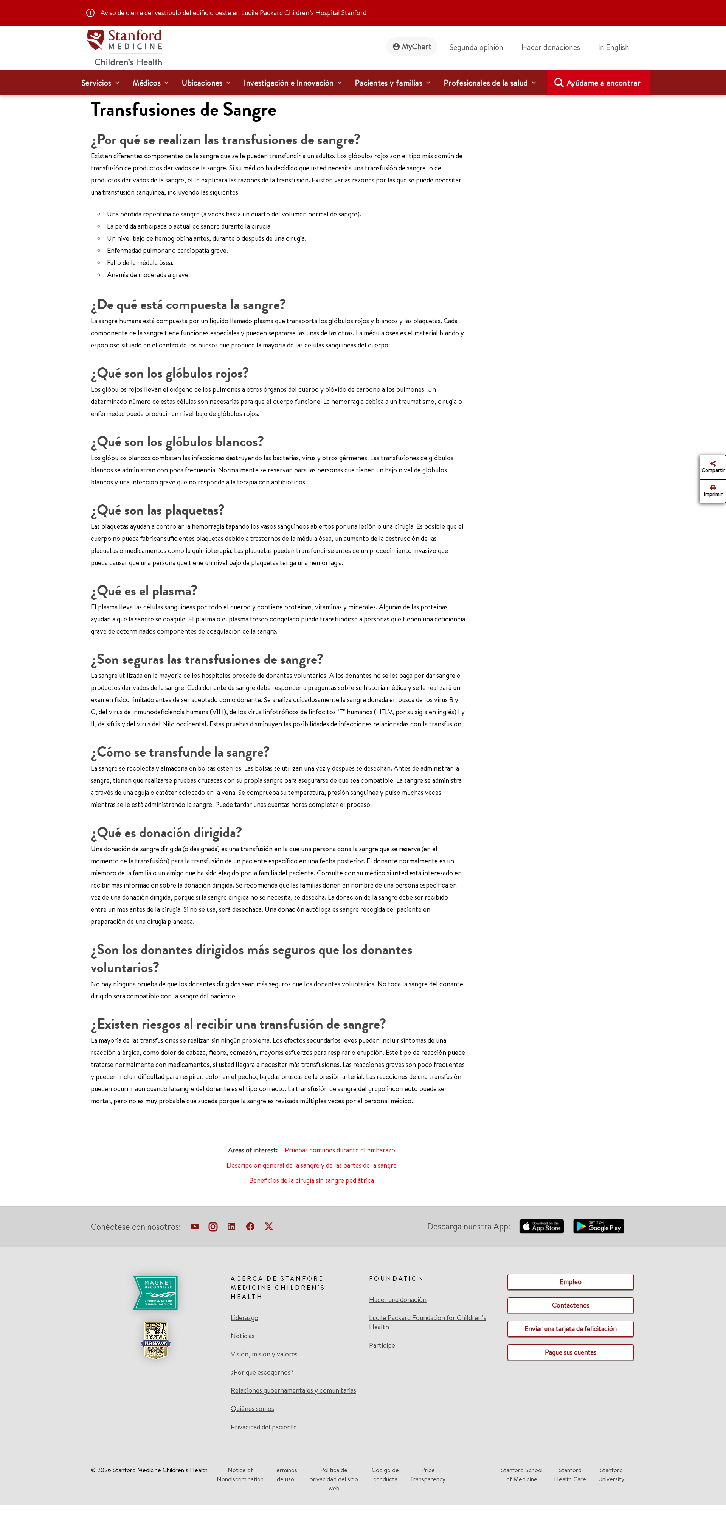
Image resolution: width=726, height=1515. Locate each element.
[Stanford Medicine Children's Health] (124, 46)
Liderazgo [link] (244, 1317)
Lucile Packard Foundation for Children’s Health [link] (427, 1322)
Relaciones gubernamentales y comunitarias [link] (293, 1390)
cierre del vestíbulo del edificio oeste (178, 12)
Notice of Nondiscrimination (240, 1474)
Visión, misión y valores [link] (264, 1354)
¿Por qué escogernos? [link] (262, 1372)
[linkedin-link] (231, 1228)
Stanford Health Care (570, 1474)
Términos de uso (285, 1474)
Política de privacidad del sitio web (334, 1479)
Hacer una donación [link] (398, 1299)
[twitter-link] (268, 1228)
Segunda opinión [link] (476, 47)
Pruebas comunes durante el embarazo (340, 1150)
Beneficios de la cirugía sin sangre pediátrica (311, 1180)
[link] (616, 47)
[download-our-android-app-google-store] (598, 1226)
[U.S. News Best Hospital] (155, 1340)
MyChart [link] (416, 46)
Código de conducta (385, 1474)
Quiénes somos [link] (252, 1408)
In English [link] (613, 47)
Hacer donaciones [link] (550, 47)
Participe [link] (382, 1345)
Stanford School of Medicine (522, 1474)
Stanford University (611, 1474)
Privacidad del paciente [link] (264, 1427)
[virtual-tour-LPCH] (195, 1228)
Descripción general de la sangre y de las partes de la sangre (311, 1165)
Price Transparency (427, 1474)
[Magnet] (155, 1293)
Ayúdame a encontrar (604, 83)
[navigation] (363, 82)
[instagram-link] (213, 1228)
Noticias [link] (242, 1336)
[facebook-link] (250, 1228)
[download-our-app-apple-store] (542, 1226)
